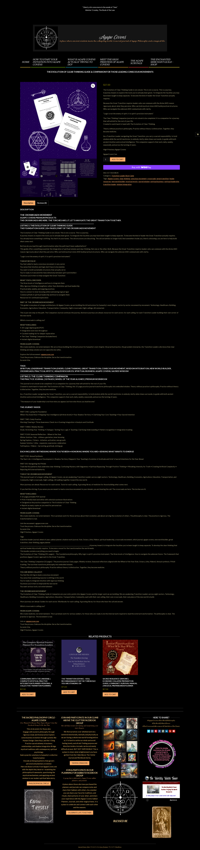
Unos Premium (103, 847)
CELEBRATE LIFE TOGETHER (79, 813)
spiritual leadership (171, 181)
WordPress (118, 847)
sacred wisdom (144, 181)
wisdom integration (124, 184)
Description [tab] (28, 203)
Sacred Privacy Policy (84, 847)
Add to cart (117, 159)
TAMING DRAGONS (80, 763)
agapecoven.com (47, 354)
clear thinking (125, 179)
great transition (163, 179)
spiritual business (157, 181)
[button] (93, 86)
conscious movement (139, 179)
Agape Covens (113, 179)
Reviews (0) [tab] (42, 203)
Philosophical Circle (39, 783)
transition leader (109, 184)
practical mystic (132, 181)
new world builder (118, 181)
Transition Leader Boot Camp (122, 176)
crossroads (151, 179)
